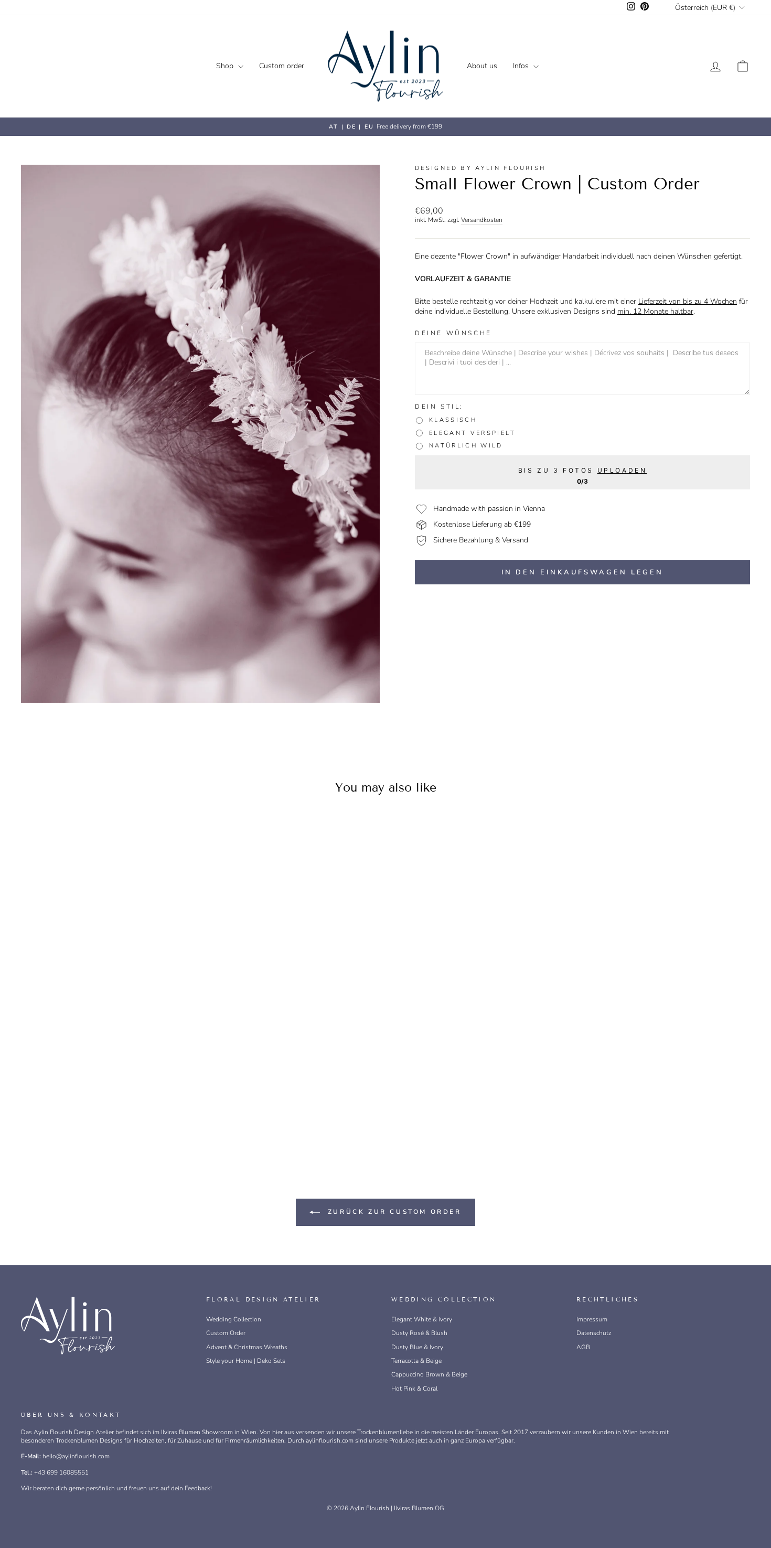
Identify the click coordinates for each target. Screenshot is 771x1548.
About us (482, 66)
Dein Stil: (439, 407)
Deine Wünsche (453, 333)
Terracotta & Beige (416, 1361)
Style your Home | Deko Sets (245, 1361)
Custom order (281, 66)
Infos (522, 66)
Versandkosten (481, 220)
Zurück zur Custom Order (392, 1212)
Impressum (591, 1319)
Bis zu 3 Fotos (582, 470)
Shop (225, 66)
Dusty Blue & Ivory (417, 1347)
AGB (583, 1347)
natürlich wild (466, 446)
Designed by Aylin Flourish (480, 168)
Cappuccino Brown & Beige (429, 1374)
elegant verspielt (472, 433)
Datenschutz (593, 1333)
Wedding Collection (233, 1319)
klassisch (453, 420)
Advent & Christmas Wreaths (246, 1347)
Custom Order (225, 1333)
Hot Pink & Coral (414, 1388)
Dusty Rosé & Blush (419, 1333)
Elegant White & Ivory (421, 1319)
